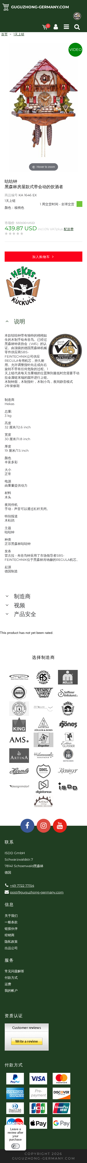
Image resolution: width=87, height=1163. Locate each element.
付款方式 (11, 978)
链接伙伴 (11, 929)
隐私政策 (11, 941)
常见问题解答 (14, 971)
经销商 (9, 935)
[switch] (15, 1146)
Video (75, 49)
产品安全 (25, 614)
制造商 (22, 596)
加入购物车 (41, 257)
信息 (9, 904)
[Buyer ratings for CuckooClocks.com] (27, 1038)
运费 (8, 984)
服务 (9, 960)
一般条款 (11, 922)
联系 (9, 842)
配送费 (69, 229)
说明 (19, 321)
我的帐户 (11, 990)
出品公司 (11, 948)
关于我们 (11, 916)
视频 (19, 605)
